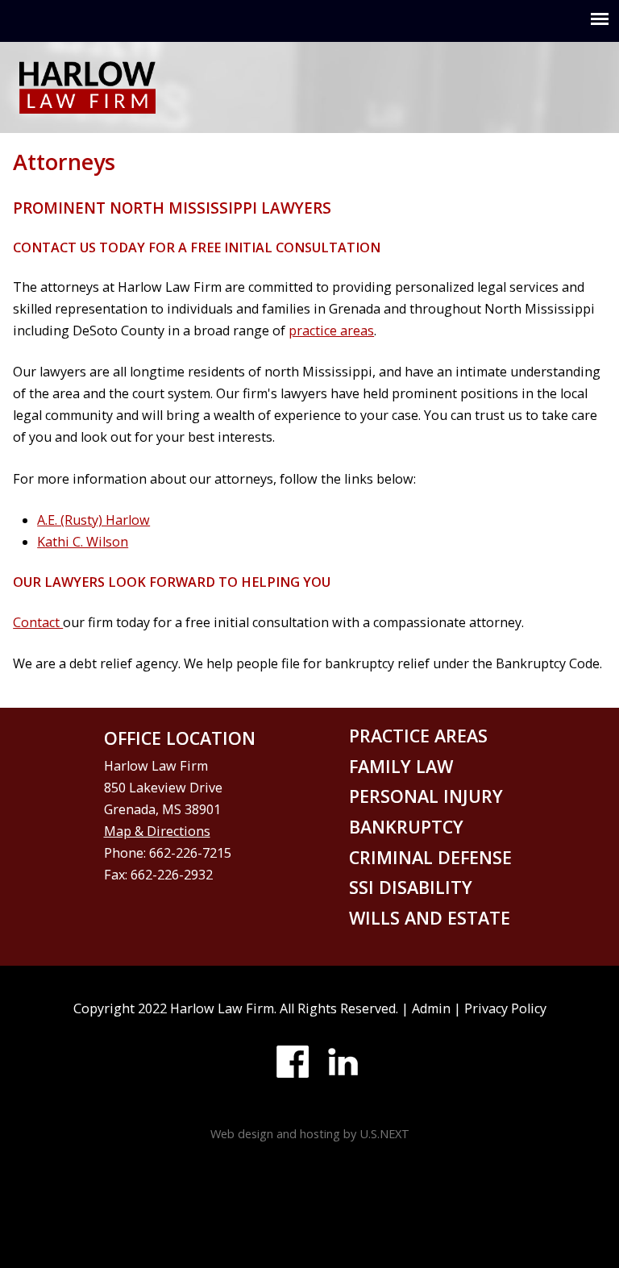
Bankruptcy (406, 826)
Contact (38, 622)
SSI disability (410, 887)
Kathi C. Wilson (82, 542)
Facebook (293, 1062)
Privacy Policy (505, 1008)
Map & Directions (157, 831)
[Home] (88, 102)
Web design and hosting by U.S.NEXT (309, 1133)
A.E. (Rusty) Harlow (93, 520)
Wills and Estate (429, 917)
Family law (401, 766)
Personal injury (426, 796)
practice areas (331, 330)
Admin (431, 1008)
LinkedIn (342, 1062)
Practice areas (418, 735)
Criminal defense (430, 857)
